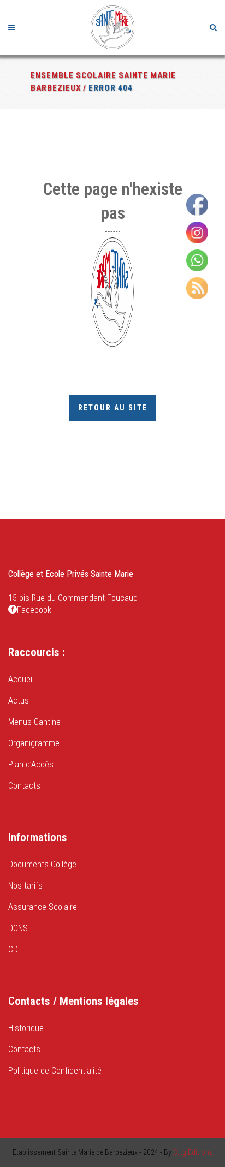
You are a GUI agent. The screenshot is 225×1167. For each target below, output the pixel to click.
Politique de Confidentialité (55, 1070)
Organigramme (34, 743)
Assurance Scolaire (42, 907)
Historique (26, 1028)
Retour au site (112, 407)
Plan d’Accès (31, 764)
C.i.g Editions (193, 1152)
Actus (18, 700)
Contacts (24, 786)
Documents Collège (42, 864)
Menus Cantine (34, 722)
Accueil (21, 679)
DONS (18, 928)
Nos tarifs (25, 885)
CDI (14, 949)
